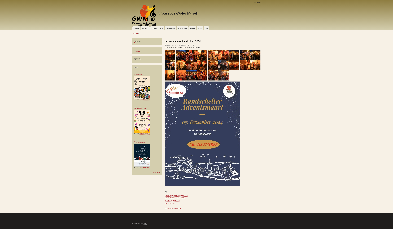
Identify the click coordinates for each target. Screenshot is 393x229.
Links (206, 28)
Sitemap (138, 51)
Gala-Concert (139, 74)
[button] (170, 55)
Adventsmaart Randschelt (173, 208)
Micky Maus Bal (140, 108)
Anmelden (257, 2)
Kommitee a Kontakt (157, 28)
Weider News (156, 172)
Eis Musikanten (170, 28)
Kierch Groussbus (144, 167)
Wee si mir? (145, 28)
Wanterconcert (139, 142)
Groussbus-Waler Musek (178, 13)
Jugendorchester (182, 28)
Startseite (136, 28)
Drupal (145, 223)
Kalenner (192, 28)
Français (136, 43)
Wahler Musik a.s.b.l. (172, 200)
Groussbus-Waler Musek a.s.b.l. (176, 195)
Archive (200, 28)
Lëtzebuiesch (137, 41)
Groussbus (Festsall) (145, 100)
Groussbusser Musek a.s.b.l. (175, 198)
